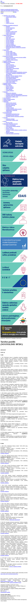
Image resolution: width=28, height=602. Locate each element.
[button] (14, 12)
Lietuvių (5, 10)
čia (5, 591)
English (8, 10)
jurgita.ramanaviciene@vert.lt (7, 581)
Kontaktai (11, 9)
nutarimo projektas (17, 566)
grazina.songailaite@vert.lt (15, 582)
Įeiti (1, 1)
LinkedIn (12, 10)
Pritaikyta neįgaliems (5, 9)
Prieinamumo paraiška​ (5, 592)
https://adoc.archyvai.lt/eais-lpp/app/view (9, 573)
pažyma (11, 566)
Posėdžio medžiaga (5, 453)
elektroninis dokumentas (14, 519)
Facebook (16, 10)
